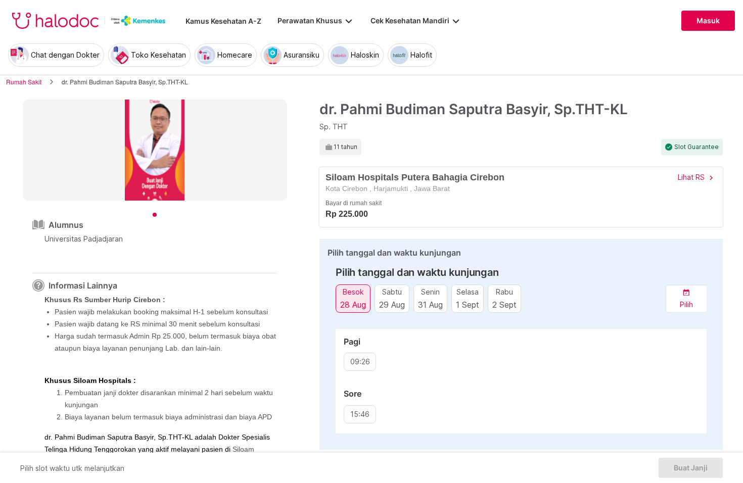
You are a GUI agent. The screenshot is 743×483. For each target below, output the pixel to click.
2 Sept (504, 304)
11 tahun (345, 147)
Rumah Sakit (23, 81)
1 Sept (467, 304)
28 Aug (353, 304)
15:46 (359, 414)
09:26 (360, 362)
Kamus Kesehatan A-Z (223, 21)
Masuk (708, 21)
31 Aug (430, 304)
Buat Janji (691, 468)
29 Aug (392, 304)
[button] (686, 298)
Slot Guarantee (696, 147)
